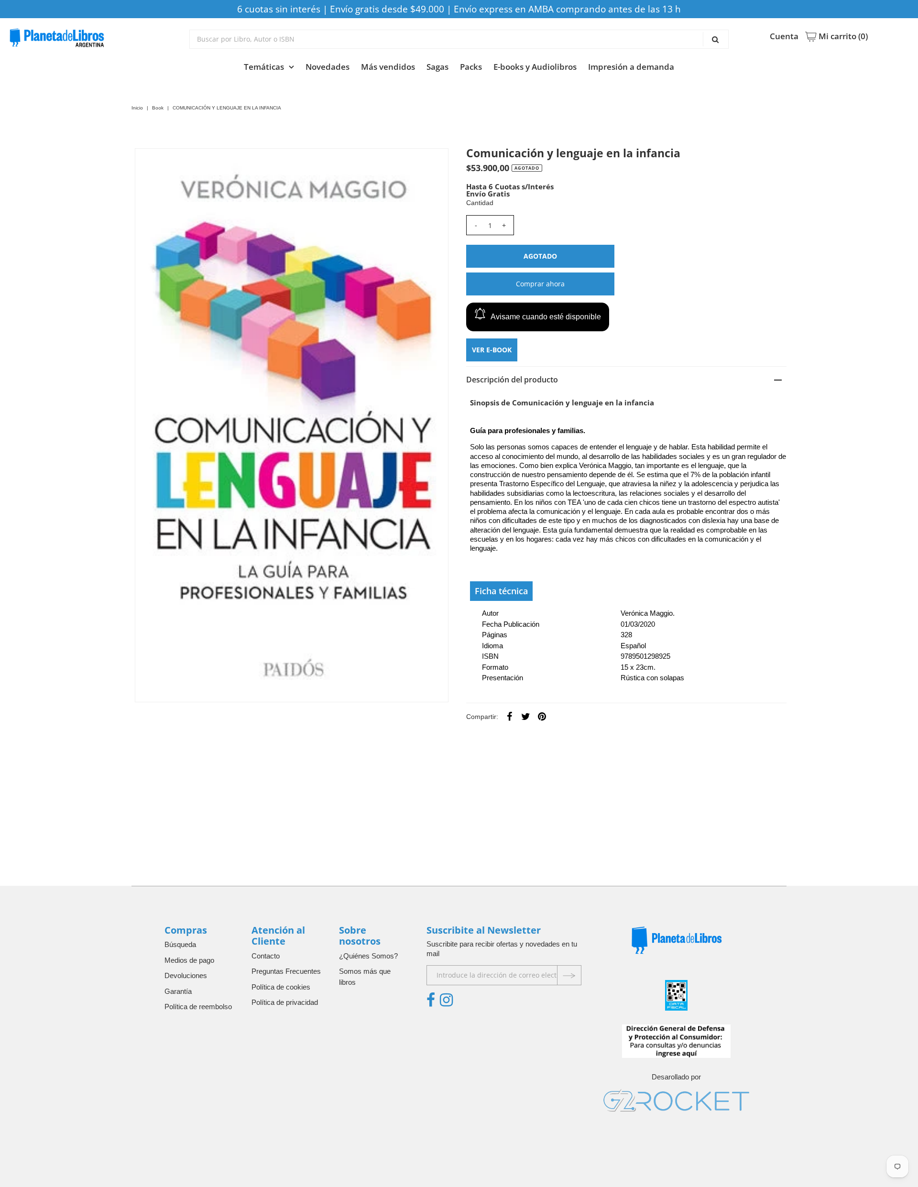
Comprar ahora (540, 283)
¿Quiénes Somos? (368, 956)
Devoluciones (185, 975)
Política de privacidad (284, 1002)
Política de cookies (280, 987)
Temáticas (264, 66)
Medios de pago (189, 960)
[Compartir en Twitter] (526, 716)
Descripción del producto (512, 379)
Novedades (328, 66)
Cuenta (784, 36)
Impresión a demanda (631, 66)
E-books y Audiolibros (535, 66)
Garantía (178, 991)
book (158, 107)
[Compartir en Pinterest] (542, 716)
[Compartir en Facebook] (510, 716)
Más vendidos (388, 66)
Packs (471, 66)
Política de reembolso (198, 1006)
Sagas (437, 66)
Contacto (265, 956)
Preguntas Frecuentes (286, 971)
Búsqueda (180, 944)
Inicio (137, 107)
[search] (459, 39)
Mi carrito (842, 36)
